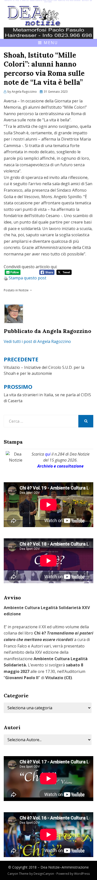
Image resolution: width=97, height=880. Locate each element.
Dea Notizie (50, 867)
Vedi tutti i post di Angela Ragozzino (37, 341)
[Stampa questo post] (6, 278)
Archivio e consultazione (60, 466)
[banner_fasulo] (48, 33)
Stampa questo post (27, 278)
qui (47, 454)
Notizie (24, 290)
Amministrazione (75, 867)
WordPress (82, 874)
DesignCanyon (44, 874)
